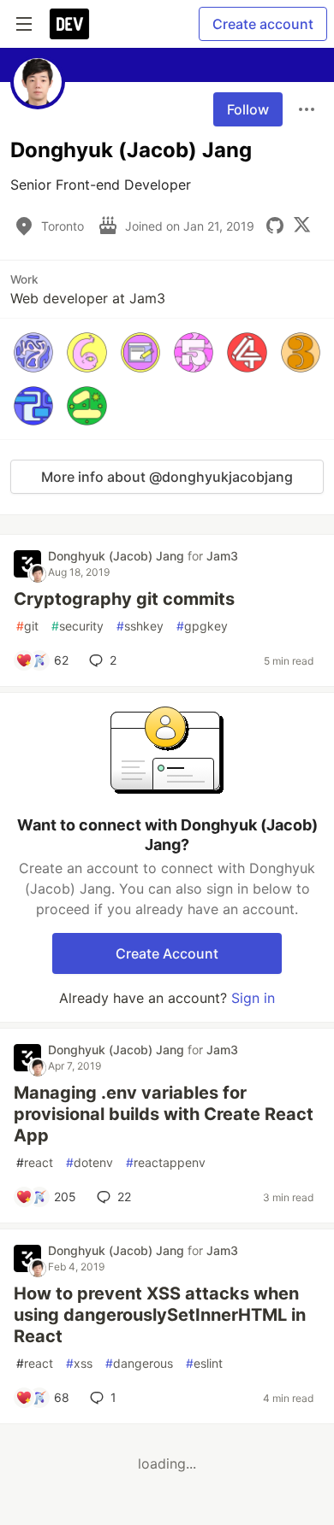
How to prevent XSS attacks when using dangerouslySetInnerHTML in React (160, 1314)
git (27, 626)
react (34, 1162)
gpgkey (202, 626)
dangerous (139, 1363)
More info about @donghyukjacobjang (167, 476)
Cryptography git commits (124, 599)
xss (79, 1363)
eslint (204, 1363)
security (77, 626)
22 (124, 1196)
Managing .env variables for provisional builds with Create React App (163, 1114)
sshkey (140, 626)
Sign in (253, 997)
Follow (248, 109)
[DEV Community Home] (69, 24)
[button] (33, 352)
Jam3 (222, 555)
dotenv (89, 1162)
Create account (262, 23)
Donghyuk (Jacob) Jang (118, 555)
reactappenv (166, 1162)
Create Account (167, 953)
